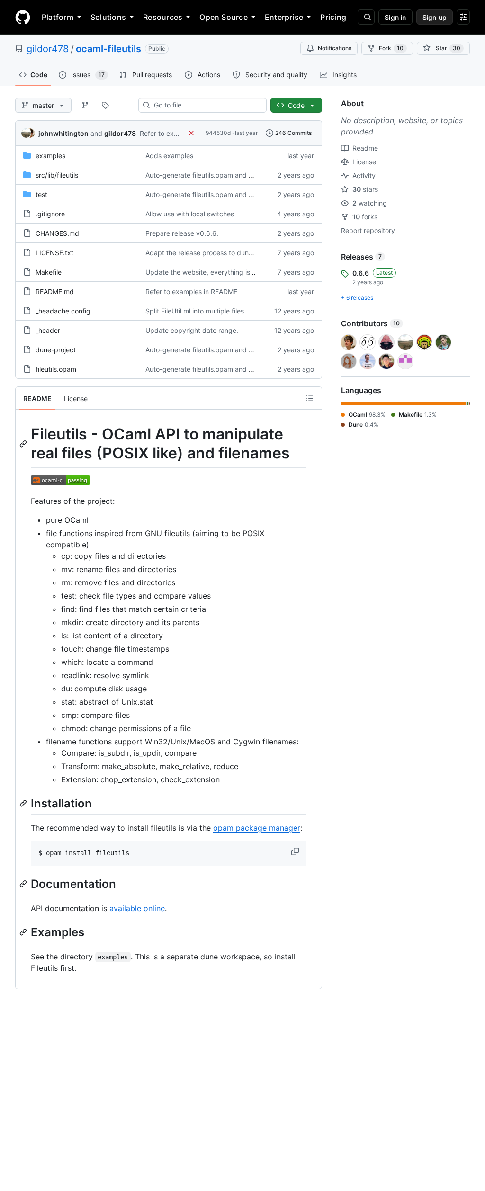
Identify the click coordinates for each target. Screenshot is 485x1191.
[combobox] (206, 105)
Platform (57, 17)
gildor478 (48, 48)
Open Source (223, 17)
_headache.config (63, 311)
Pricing (333, 17)
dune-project (56, 350)
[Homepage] (22, 17)
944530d (218, 132)
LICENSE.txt (54, 253)
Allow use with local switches (189, 214)
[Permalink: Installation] (24, 803)
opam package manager (256, 828)
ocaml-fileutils (108, 48)
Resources (162, 17)
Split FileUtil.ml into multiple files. (195, 311)
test (41, 194)
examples (50, 156)
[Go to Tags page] (105, 105)
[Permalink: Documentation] (24, 883)
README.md (55, 291)
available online (137, 908)
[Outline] (310, 398)
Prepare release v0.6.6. (181, 233)
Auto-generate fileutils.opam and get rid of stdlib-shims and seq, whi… (254, 175)
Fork (391, 48)
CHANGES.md (57, 233)
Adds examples (169, 156)
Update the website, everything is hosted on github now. (233, 272)
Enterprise (284, 17)
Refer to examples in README (191, 291)
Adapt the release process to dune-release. (212, 253)
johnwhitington (63, 133)
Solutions (108, 17)
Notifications (334, 48)
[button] (296, 851)
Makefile (49, 272)
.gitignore (50, 214)
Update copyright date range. (191, 330)
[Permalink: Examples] (24, 932)
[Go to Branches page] (85, 105)
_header (48, 330)
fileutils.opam (56, 369)
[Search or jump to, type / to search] (366, 17)
